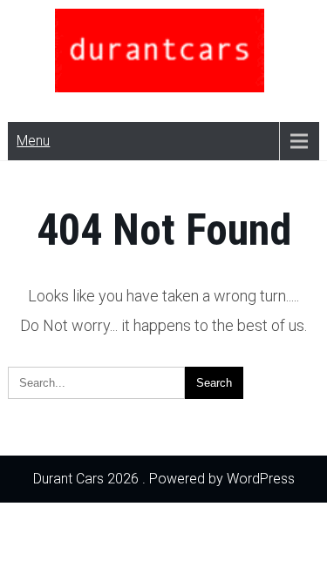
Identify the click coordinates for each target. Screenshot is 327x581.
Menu (33, 140)
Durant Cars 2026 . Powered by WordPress (164, 478)
